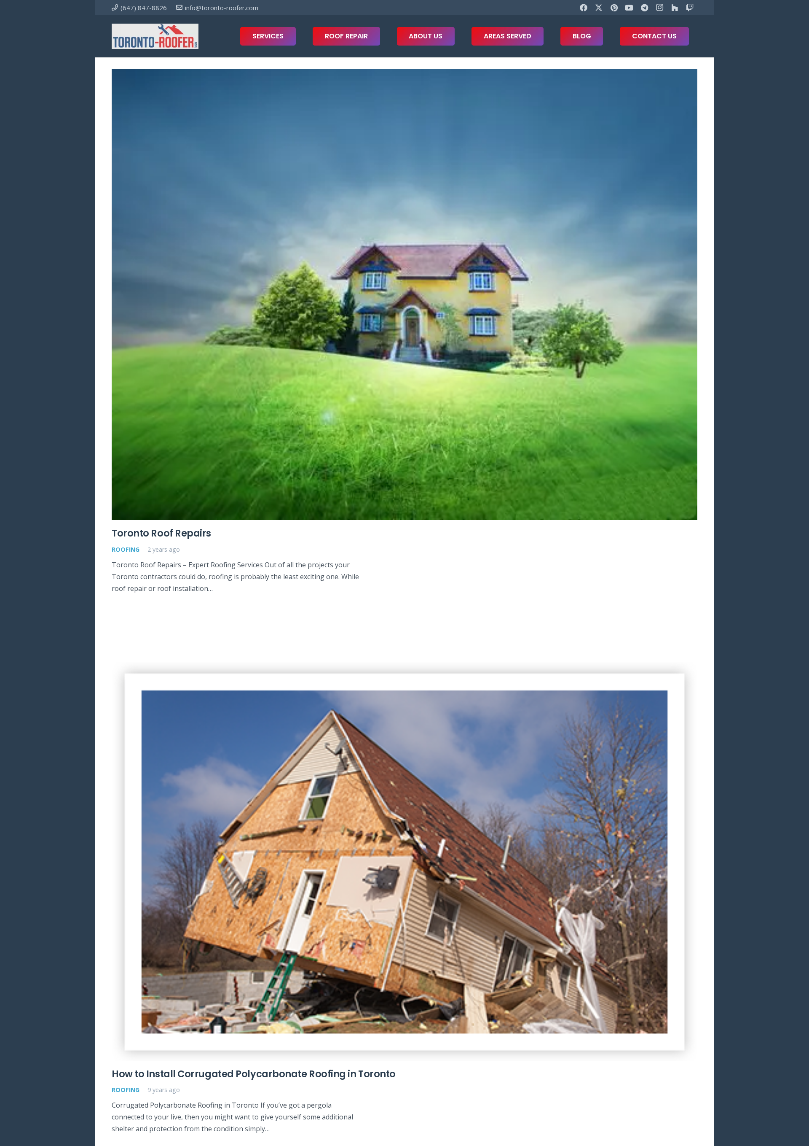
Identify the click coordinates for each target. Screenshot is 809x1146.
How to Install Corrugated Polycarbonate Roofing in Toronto (254, 1074)
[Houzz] (674, 7)
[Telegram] (644, 7)
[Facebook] (583, 7)
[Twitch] (689, 7)
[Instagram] (659, 7)
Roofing (125, 549)
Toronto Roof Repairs (161, 533)
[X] (598, 7)
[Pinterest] (613, 7)
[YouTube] (629, 7)
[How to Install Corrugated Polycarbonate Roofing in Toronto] (404, 861)
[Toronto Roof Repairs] (404, 294)
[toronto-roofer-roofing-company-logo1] (155, 36)
